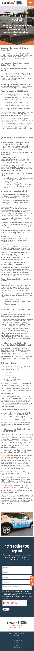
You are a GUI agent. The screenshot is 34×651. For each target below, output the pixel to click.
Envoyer (6, 609)
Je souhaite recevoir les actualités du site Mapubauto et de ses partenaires (18, 597)
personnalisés (9, 487)
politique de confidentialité (24, 591)
